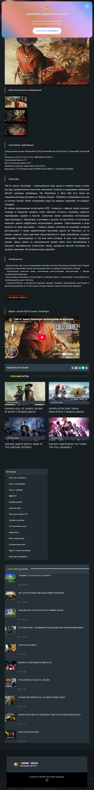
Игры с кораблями (17, 484)
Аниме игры (14, 532)
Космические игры (17, 544)
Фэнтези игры (15, 508)
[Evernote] (83, 367)
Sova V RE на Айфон (27, 645)
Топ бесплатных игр (17, 526)
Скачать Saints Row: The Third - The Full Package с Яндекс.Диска (68, 447)
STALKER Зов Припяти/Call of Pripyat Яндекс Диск (41, 697)
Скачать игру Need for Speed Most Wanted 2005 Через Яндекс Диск (49, 715)
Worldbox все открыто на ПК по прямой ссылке (40, 610)
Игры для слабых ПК (18, 514)
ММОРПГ (13, 496)
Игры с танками (16, 490)
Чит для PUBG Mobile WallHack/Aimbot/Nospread (41, 593)
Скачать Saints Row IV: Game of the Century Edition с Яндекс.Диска (24, 447)
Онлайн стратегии (16, 520)
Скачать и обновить (47, 30)
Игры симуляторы (16, 538)
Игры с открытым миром (19, 550)
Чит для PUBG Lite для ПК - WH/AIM (33, 680)
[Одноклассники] (76, 367)
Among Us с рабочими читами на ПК (35, 663)
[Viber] (86, 367)
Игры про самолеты (17, 478)
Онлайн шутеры (15, 502)
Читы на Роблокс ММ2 (28, 732)
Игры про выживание (18, 557)
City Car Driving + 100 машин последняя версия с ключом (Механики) (50, 628)
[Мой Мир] (79, 367)
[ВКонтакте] (72, 367)
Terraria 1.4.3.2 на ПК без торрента (34, 576)
